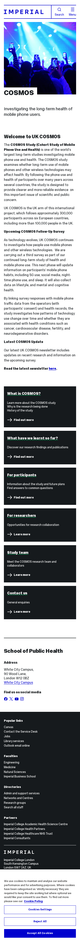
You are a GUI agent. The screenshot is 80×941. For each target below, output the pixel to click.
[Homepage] (27, 12)
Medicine (10, 767)
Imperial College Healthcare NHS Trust (28, 833)
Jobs (7, 736)
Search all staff (13, 807)
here (52, 369)
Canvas (8, 727)
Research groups (15, 803)
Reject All (40, 921)
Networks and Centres (18, 798)
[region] (40, 905)
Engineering (11, 762)
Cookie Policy (33, 901)
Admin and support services (22, 793)
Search (59, 14)
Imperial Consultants (17, 838)
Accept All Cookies (40, 933)
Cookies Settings (40, 909)
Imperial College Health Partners (24, 829)
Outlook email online (17, 745)
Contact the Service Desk (21, 731)
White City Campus (18, 682)
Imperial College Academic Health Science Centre (36, 824)
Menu (72, 14)
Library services (14, 741)
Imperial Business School (20, 776)
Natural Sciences (15, 772)
